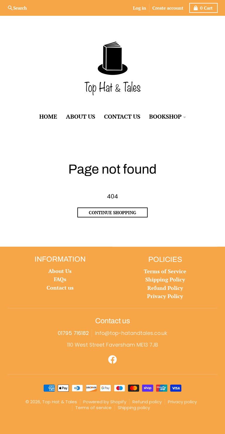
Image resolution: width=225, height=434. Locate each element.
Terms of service (93, 407)
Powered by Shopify (104, 402)
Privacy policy (182, 402)
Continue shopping (112, 212)
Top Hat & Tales (59, 402)
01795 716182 (73, 333)
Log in (139, 8)
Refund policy (147, 402)
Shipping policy (134, 407)
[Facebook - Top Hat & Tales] (112, 359)
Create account (167, 8)
